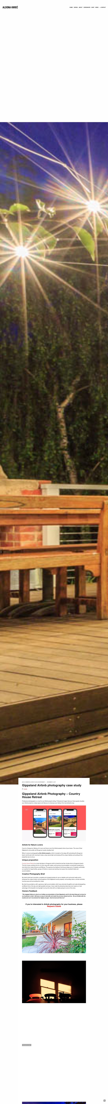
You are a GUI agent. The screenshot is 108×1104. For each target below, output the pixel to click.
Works (76, 7)
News (96, 7)
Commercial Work (29, 782)
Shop (92, 7)
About (80, 7)
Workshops (87, 7)
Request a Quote (54, 906)
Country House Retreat (28, 863)
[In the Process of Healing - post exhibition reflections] (1, 552)
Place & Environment (39, 782)
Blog (23, 782)
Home (71, 7)
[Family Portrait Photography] (106, 552)
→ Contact (102, 7)
